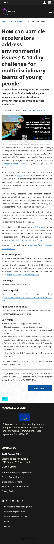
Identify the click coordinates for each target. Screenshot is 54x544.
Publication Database (12, 473)
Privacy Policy (8, 491)
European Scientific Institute (15, 164)
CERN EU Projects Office (14, 512)
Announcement (17, 21)
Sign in (44, 2)
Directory (49, 2)
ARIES (6, 522)
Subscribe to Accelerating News (18, 507)
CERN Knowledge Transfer (15, 517)
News (4, 21)
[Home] (9, 11)
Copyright (22, 539)
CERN (5, 2)
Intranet (6, 482)
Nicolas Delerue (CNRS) (35, 110)
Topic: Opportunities (36, 21)
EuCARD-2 (8, 526)
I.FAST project (39, 227)
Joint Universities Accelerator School (27, 240)
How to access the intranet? (16, 487)
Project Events (9, 477)
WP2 (5, 399)
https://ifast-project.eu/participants (22, 275)
